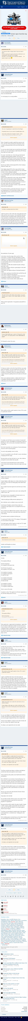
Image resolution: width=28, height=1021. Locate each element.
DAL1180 (16, 924)
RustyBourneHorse (7, 940)
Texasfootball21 (10, 937)
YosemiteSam (24, 920)
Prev (10, 38)
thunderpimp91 (20, 923)
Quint (2, 940)
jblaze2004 (3, 938)
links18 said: (4, 207)
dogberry (10, 935)
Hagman (10, 930)
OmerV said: (4, 352)
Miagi (2, 933)
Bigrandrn (14, 931)
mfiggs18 (18, 927)
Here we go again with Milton (9, 992)
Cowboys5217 (16, 926)
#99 (26, 828)
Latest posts (4, 951)
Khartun (21, 942)
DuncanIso (24, 941)
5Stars (12, 926)
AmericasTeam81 (15, 932)
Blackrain (16, 919)
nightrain (12, 933)
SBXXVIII (8, 926)
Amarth (23, 930)
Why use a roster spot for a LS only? (11, 983)
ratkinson (20, 936)
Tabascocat (3, 929)
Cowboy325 (7, 941)
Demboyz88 (17, 935)
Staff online (4, 900)
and (8, 195)
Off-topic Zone (6, 990)
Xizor (19, 919)
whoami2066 (24, 1011)
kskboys (2, 943)
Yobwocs (8, 924)
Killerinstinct (15, 937)
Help (16, 1017)
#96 (26, 666)
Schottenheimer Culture (8, 954)
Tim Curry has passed (8, 988)
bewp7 (9, 933)
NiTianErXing (12, 929)
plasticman (19, 930)
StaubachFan (3, 924)
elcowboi (2, 927)
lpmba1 (7, 925)
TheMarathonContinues (5, 920)
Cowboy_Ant (13, 927)
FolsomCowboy (19, 941)
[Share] (24, 46)
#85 (26, 232)
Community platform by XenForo (11, 1019)
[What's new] (26, 7)
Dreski (9, 927)
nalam (2, 936)
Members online (5, 917)
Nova (6, 927)
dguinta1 (12, 920)
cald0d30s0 (18, 929)
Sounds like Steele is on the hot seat (11, 973)
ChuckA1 (3, 941)
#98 (26, 751)
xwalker (20, 938)
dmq (7, 932)
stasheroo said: (4, 332)
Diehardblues (3, 919)
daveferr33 (14, 930)
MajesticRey (10, 923)
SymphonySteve (12, 925)
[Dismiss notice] (25, 11)
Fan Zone (5, 956)
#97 (26, 696)
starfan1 (6, 935)
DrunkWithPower (4, 921)
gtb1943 (12, 924)
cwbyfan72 (22, 926)
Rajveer (20, 932)
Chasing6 (20, 937)
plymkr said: (4, 537)
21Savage (22, 927)
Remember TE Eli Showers (9, 958)
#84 (26, 204)
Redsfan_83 (20, 933)
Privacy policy (11, 1017)
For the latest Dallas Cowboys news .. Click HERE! (14, 28)
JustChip (12, 938)
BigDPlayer (16, 938)
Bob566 (16, 933)
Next (18, 38)
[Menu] (1, 7)
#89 (26, 392)
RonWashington (20, 925)
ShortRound (15, 936)
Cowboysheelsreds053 (8, 936)
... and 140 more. (4, 945)
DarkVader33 (12, 941)
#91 (26, 474)
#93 (26, 555)
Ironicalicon (3, 925)
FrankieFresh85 (16, 942)
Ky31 (14, 935)
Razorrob (13, 940)
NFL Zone (5, 961)
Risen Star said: (5, 235)
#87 (26, 329)
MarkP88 (5, 933)
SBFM (9, 921)
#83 (26, 124)
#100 (26, 875)
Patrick (9, 932)
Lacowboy (8, 938)
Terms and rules (4, 1017)
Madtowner (6, 942)
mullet (24, 932)
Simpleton (22, 935)
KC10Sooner (18, 940)
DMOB (2, 931)
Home (19, 1017)
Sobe (8, 919)
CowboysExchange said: (6, 126)
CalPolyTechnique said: (6, 669)
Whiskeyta (21, 921)
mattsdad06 (3, 932)
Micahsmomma (18, 920)
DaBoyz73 (24, 931)
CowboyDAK (3, 937)
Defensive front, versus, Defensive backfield (13, 968)
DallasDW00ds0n (4, 930)
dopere (16, 921)
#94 (26, 606)
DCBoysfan (21, 924)
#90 (26, 420)
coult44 (15, 923)
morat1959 (11, 919)
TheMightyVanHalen (8, 931)
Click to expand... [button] (14, 137)
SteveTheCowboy (4, 923)
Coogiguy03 (23, 940)
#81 (26, 46)
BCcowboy (19, 931)
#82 (26, 78)
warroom (2, 935)
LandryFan (11, 942)
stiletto (24, 938)
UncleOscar (3, 926)
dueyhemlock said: (5, 49)
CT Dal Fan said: (5, 292)
